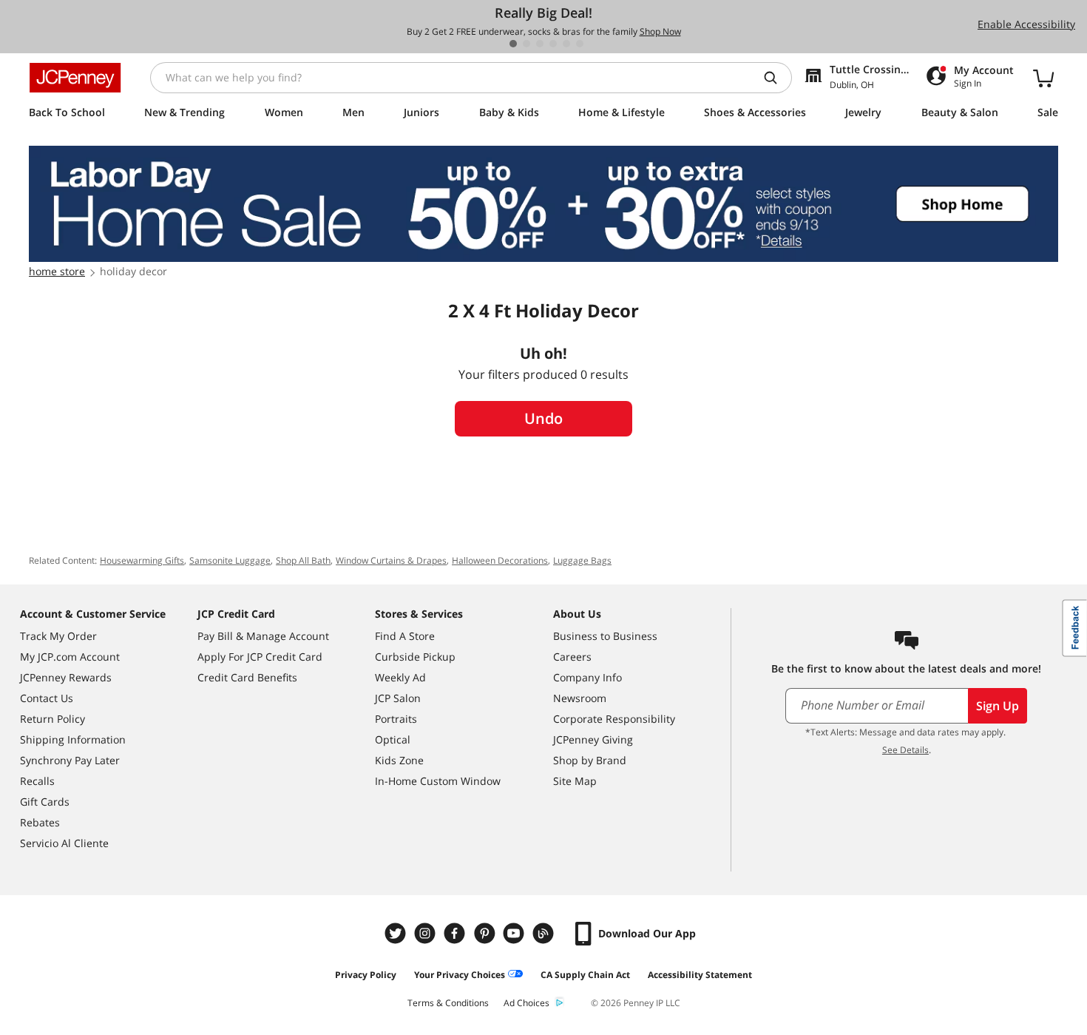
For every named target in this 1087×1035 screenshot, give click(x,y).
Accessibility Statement (700, 974)
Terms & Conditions (448, 1003)
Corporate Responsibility (614, 719)
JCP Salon (398, 698)
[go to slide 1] (513, 43)
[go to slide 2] (526, 43)
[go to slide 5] (566, 43)
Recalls (37, 781)
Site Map (575, 781)
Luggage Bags (582, 560)
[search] (776, 77)
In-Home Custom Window (438, 781)
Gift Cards (45, 802)
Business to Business (605, 636)
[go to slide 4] (553, 43)
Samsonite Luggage (230, 560)
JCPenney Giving (593, 739)
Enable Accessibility (1026, 24)
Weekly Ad (400, 677)
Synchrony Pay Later (70, 760)
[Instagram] (426, 933)
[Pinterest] (486, 933)
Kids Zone (399, 760)
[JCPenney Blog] (545, 933)
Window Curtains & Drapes (391, 560)
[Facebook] (456, 933)
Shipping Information (73, 739)
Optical (392, 739)
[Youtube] (515, 933)
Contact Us (46, 698)
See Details (905, 750)
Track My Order (58, 636)
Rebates (40, 822)
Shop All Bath (303, 560)
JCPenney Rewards (66, 677)
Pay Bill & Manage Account (263, 636)
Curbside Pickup (415, 657)
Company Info (587, 677)
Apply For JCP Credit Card (259, 657)
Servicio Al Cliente (64, 843)
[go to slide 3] (540, 43)
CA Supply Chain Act (585, 974)
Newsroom (579, 698)
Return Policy (52, 719)
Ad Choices (526, 1003)
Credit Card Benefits (247, 677)
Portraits (396, 719)
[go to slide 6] (579, 43)
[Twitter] (397, 933)
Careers (572, 657)
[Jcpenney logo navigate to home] (75, 77)
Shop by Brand (589, 760)
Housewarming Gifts (142, 560)
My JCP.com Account (70, 657)
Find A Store (405, 636)
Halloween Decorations (500, 560)
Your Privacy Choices (459, 974)
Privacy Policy (365, 974)
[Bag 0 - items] (1043, 77)
